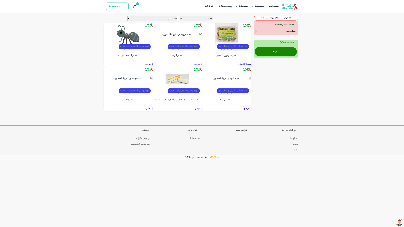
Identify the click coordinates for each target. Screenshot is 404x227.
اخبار (296, 150)
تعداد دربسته (290, 31)
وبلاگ (295, 144)
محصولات (259, 6)
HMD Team (214, 158)
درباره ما (294, 138)
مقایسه (275, 51)
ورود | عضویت (115, 6)
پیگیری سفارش (225, 6)
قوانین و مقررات (143, 138)
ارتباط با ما (209, 6)
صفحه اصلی (273, 6)
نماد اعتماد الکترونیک (141, 144)
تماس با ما (195, 138)
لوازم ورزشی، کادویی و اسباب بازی (233, 46)
